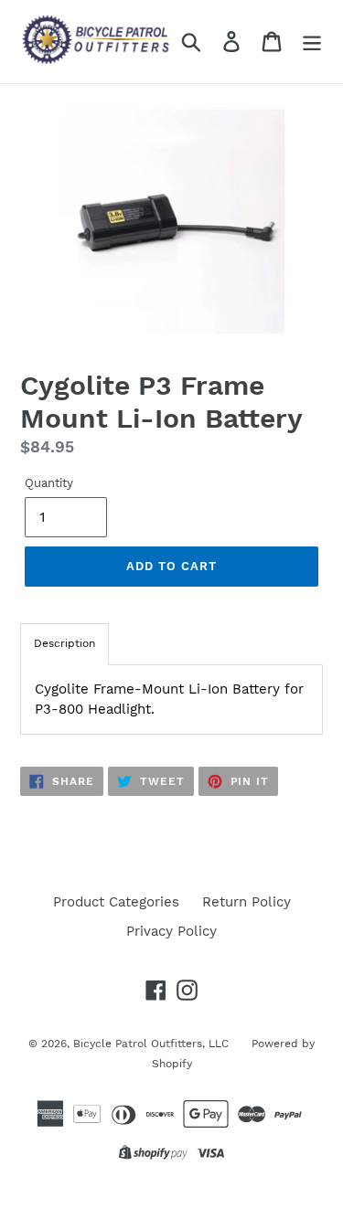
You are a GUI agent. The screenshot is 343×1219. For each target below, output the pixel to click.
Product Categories (116, 902)
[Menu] (312, 41)
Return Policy (246, 902)
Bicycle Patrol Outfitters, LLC (151, 1043)
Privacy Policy (171, 931)
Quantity (49, 483)
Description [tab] (64, 643)
